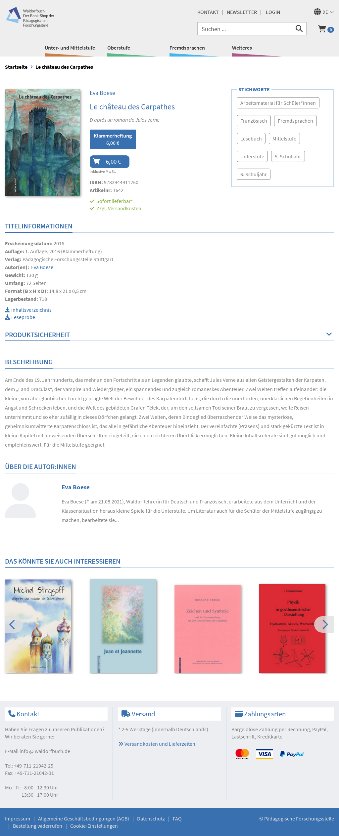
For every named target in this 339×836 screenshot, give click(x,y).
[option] (43, 626)
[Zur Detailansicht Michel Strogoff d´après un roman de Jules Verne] (43, 626)
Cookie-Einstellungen (94, 825)
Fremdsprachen (187, 47)
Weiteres (242, 47)
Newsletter (242, 12)
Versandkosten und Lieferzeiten (159, 743)
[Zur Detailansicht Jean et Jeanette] (128, 626)
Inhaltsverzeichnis (31, 309)
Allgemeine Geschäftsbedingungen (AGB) (83, 818)
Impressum (17, 818)
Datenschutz (151, 818)
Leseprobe (22, 317)
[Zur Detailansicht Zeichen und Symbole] (212, 629)
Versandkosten (124, 208)
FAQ (177, 818)
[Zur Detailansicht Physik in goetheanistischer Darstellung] (297, 628)
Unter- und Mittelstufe (70, 47)
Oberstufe (118, 47)
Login (273, 12)
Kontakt (208, 12)
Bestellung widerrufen (37, 825)
